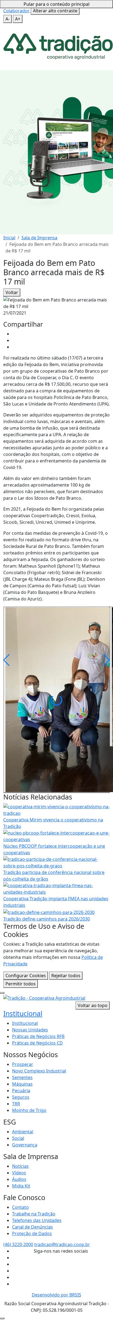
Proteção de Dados (32, 1233)
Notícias (20, 1166)
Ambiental (22, 1132)
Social (18, 1138)
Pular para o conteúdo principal (56, 4)
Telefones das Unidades (36, 1220)
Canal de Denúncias (32, 1227)
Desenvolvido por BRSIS (56, 1295)
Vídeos (19, 1173)
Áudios (19, 1179)
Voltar (11, 292)
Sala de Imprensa (39, 238)
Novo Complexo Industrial (39, 1071)
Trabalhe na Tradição (33, 1214)
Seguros (20, 1097)
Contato (20, 1207)
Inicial (9, 238)
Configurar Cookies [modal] (25, 976)
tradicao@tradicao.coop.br (62, 1244)
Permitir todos (20, 984)
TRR (16, 1104)
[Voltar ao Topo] (2, 1318)
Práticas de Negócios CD (37, 1043)
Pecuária (21, 1091)
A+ (17, 19)
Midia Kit (21, 1186)
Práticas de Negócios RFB (38, 1036)
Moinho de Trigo (29, 1110)
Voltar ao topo (93, 1005)
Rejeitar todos (65, 976)
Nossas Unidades (30, 1030)
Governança (24, 1145)
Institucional (22, 1013)
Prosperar (22, 1064)
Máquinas (22, 1084)
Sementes (22, 1077)
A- (7, 19)
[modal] (2, 993)
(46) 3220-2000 (18, 1244)
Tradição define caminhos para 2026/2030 (46, 919)
